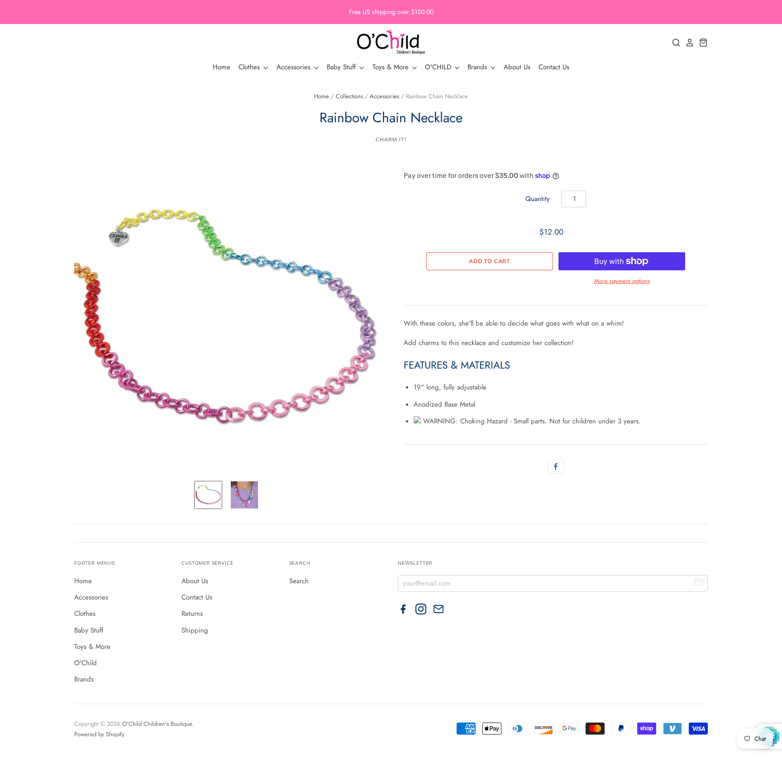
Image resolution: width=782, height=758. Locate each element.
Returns (192, 614)
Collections (349, 96)
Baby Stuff (342, 67)
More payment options (622, 281)
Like (556, 466)
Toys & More (391, 67)
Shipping (194, 630)
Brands (478, 67)
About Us (517, 67)
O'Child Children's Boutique (157, 724)
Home (221, 67)
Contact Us (554, 67)
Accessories (295, 67)
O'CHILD (439, 67)
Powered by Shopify (99, 734)
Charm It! (391, 139)
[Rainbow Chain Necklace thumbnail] (208, 495)
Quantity (537, 199)
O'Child (85, 663)
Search (299, 581)
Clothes (250, 67)
